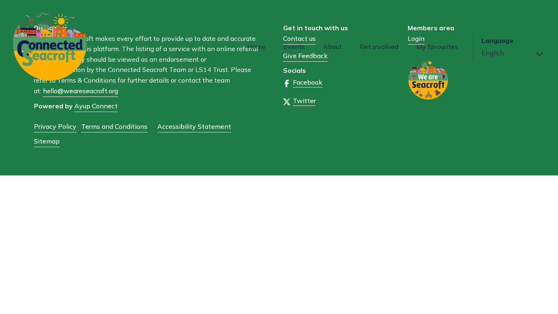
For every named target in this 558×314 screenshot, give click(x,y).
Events (294, 47)
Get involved (379, 47)
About (332, 47)
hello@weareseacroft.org (80, 91)
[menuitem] (256, 47)
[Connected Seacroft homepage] (68, 47)
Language (497, 41)
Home (256, 47)
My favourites (437, 47)
